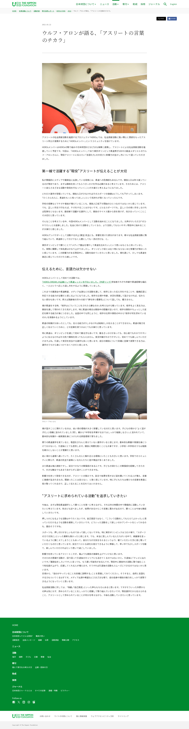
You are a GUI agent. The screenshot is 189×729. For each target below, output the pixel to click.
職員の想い (40, 636)
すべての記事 (40, 690)
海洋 (14, 657)
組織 (40, 640)
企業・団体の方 (41, 667)
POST (162, 19)
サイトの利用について (63, 716)
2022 (69, 11)
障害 (42, 657)
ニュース (104, 4)
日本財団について (85, 4)
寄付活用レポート (48, 11)
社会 (49, 657)
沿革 (46, 640)
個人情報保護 (81, 716)
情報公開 (65, 640)
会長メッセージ (28, 640)
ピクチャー (65, 690)
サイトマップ (123, 716)
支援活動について (25, 11)
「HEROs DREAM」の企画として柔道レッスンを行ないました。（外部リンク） (76, 281)
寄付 (125, 4)
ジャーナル (154, 4)
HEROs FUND (60, 11)
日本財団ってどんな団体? (22, 636)
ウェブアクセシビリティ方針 (102, 716)
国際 (20, 657)
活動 (114, 4)
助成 (135, 4)
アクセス (75, 640)
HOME (14, 11)
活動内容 (37, 11)
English (173, 4)
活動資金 (55, 640)
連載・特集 (53, 690)
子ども (28, 657)
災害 (36, 657)
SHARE (173, 19)
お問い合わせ (45, 716)
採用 (143, 4)
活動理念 (15, 640)
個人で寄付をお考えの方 (22, 667)
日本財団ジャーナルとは (22, 690)
